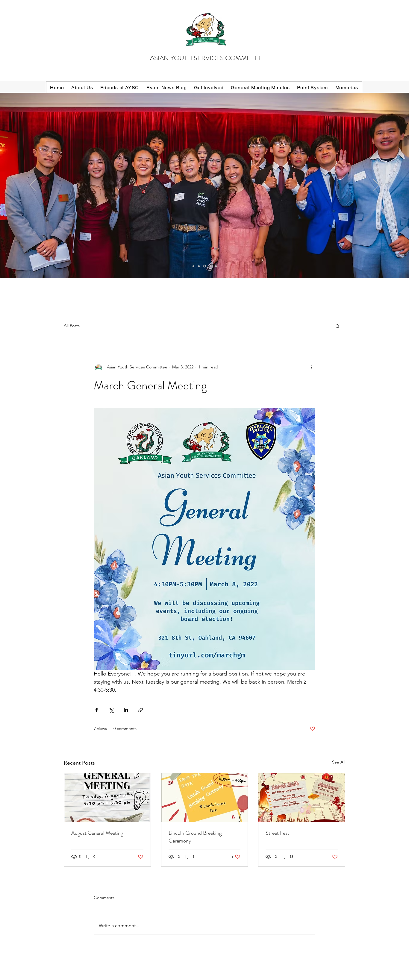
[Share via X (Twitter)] (111, 710)
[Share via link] (140, 710)
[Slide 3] (204, 266)
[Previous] (33, 185)
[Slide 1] (210, 266)
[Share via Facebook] (96, 710)
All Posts (72, 325)
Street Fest (277, 833)
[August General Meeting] (107, 797)
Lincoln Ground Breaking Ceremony (195, 837)
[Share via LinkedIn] (126, 710)
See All (338, 762)
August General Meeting (97, 833)
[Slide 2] (199, 266)
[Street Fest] (301, 797)
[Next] (376, 185)
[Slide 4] (216, 266)
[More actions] (311, 367)
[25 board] (193, 266)
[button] (337, 326)
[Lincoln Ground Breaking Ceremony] (204, 797)
